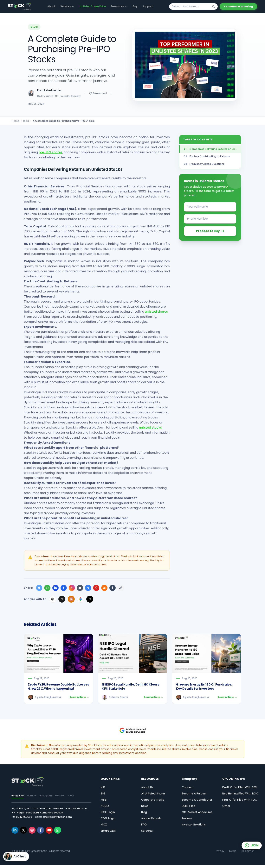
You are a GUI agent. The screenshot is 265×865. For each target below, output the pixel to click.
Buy (135, 6)
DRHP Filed (188, 806)
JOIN (255, 845)
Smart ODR (108, 831)
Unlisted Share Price (93, 6)
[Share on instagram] (72, 588)
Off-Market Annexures (197, 812)
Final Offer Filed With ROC (239, 800)
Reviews (187, 818)
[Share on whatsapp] (47, 588)
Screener (147, 831)
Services (65, 6)
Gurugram (46, 795)
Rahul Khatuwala (49, 90)
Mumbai (31, 795)
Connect (188, 787)
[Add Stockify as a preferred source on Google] (132, 730)
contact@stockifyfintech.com (53, 817)
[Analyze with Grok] (89, 599)
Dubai (70, 795)
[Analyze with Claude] (71, 599)
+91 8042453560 (21, 817)
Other (226, 806)
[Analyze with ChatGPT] (52, 599)
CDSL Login (108, 818)
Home (15, 121)
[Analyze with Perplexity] (61, 599)
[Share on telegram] (88, 588)
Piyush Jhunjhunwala (48, 697)
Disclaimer (247, 851)
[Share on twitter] (39, 588)
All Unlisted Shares (153, 793)
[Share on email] (80, 588)
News (144, 806)
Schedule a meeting (238, 6)
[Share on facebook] (64, 588)
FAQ (144, 824)
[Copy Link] (121, 588)
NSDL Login (108, 812)
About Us (147, 787)
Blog (26, 121)
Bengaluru (17, 795)
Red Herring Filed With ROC (240, 793)
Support (147, 6)
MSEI (104, 800)
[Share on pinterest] (96, 588)
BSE (103, 793)
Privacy (220, 851)
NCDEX (105, 806)
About (51, 6)
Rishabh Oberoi (118, 697)
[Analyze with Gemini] (80, 599)
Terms (232, 851)
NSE (103, 787)
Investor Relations (194, 824)
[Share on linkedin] (55, 588)
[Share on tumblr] (112, 588)
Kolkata (59, 795)
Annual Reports (151, 818)
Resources (117, 6)
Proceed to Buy (208, 231)
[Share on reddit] (104, 588)
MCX (104, 824)
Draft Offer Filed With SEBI (239, 787)
